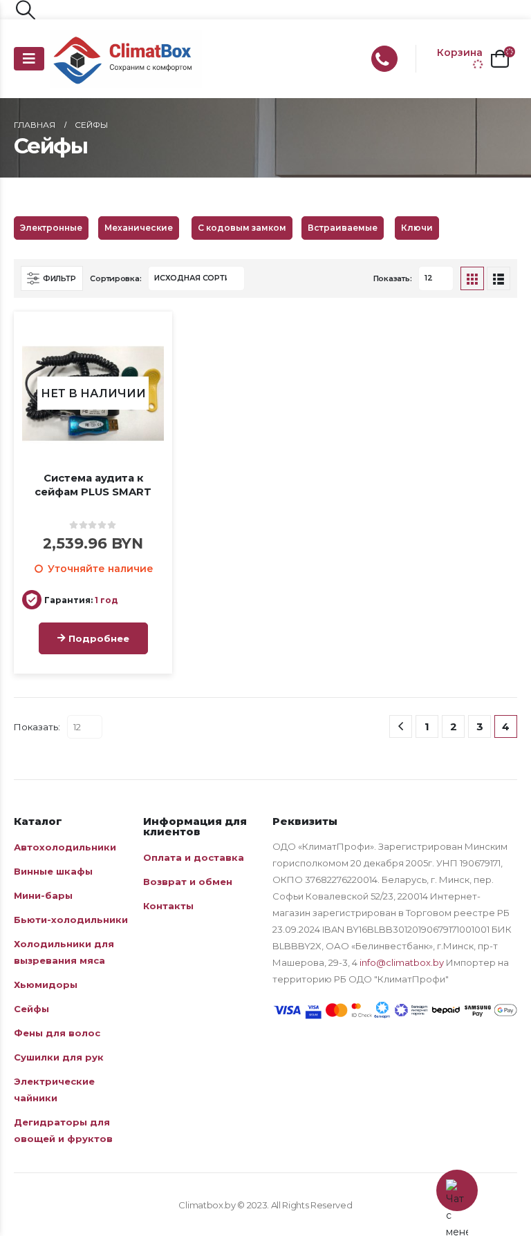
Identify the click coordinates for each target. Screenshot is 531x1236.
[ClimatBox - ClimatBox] (126, 59)
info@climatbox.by (402, 962)
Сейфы (31, 1008)
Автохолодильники (65, 847)
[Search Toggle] (25, 9)
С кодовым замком (242, 227)
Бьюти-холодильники (71, 919)
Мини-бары (43, 895)
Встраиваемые (343, 227)
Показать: (392, 278)
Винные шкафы (53, 871)
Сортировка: (115, 278)
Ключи (417, 227)
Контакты (168, 905)
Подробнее (98, 638)
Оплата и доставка (193, 857)
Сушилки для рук (59, 1057)
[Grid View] (472, 278)
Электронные (51, 227)
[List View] (498, 278)
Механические (138, 227)
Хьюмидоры (45, 984)
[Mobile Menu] (29, 58)
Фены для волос (57, 1032)
